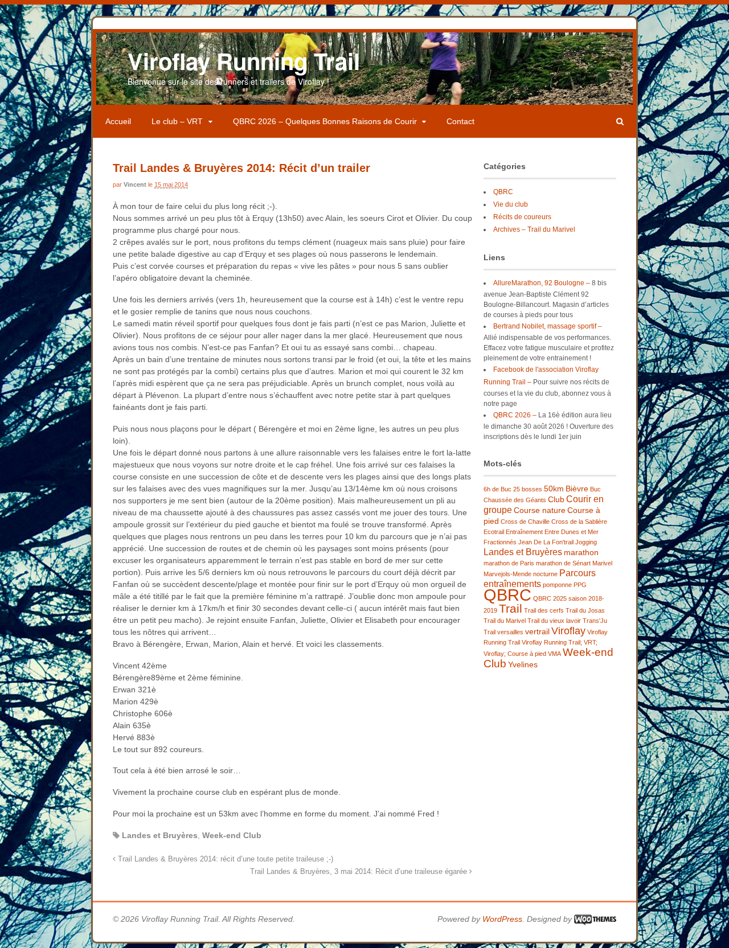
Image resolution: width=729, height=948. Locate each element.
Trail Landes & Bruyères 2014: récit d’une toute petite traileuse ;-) (224, 859)
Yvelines (523, 664)
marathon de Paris (509, 563)
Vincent (135, 184)
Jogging (586, 542)
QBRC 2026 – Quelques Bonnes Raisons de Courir (325, 121)
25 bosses (527, 489)
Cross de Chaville (525, 521)
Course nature (540, 510)
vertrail (537, 631)
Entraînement (524, 531)
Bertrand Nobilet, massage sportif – (547, 326)
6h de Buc (497, 489)
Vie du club (510, 204)
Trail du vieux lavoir (554, 620)
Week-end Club (231, 835)
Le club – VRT (177, 121)
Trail (510, 608)
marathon (581, 552)
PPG (580, 584)
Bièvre (577, 488)
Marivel (602, 563)
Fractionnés (500, 542)
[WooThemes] (595, 919)
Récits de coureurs (522, 217)
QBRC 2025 (550, 598)
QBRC (503, 192)
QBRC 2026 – (514, 415)
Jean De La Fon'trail (546, 542)
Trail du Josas (585, 610)
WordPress (502, 919)
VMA (554, 653)
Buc (595, 489)
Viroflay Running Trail (244, 60)
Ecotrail (494, 531)
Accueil (118, 121)
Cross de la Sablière (579, 521)
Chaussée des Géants (515, 499)
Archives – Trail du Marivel (534, 229)
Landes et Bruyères (160, 835)
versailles (510, 632)
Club (556, 499)
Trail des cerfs (544, 610)
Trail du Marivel (505, 620)
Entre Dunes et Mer (571, 531)
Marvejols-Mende (507, 574)
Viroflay (568, 631)
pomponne (557, 584)
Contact (460, 121)
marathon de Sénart (563, 563)
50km (554, 488)
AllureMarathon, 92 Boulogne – (541, 283)
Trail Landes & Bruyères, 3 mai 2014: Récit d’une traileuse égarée (359, 872)
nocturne (545, 574)
